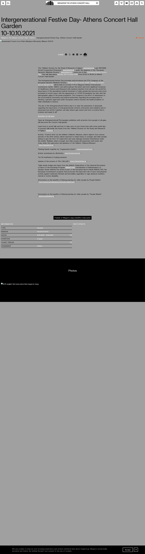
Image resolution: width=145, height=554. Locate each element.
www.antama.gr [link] (68, 70)
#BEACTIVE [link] (70, 167)
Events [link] (32, 38)
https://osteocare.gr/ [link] (72, 153)
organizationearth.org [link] (84, 149)
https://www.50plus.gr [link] (78, 161)
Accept (128, 550)
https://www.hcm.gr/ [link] (46, 145)
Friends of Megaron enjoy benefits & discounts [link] (72, 218)
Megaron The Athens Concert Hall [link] (14, 38)
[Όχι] (136, 550)
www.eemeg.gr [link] (88, 68)
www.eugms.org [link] (67, 72)
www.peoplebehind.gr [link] (46, 196)
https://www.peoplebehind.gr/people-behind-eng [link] (56, 182)
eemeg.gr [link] (49, 130)
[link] (3, 3)
